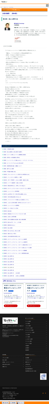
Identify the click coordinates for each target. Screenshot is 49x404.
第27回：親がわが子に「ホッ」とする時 (12, 222)
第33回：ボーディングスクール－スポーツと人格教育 (15, 239)
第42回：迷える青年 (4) (9, 264)
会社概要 (27, 357)
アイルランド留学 (29, 328)
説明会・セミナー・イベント (8, 362)
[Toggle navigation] (47, 5)
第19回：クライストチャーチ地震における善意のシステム (16, 199)
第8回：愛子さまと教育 (9, 168)
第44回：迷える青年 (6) (9, 270)
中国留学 (27, 345)
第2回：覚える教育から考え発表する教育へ (13, 151)
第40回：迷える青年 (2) (9, 258)
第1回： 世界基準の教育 (9, 149)
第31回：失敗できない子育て (10, 233)
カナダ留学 (27, 323)
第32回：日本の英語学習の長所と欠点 (12, 236)
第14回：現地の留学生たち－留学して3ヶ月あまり (14, 185)
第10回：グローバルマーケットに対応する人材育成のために (17, 174)
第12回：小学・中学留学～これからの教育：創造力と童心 (16, 180)
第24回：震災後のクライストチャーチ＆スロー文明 (15, 213)
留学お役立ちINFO (6, 364)
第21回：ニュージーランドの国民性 (11, 205)
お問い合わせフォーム (11, 305)
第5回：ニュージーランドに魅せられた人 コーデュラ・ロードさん (18, 160)
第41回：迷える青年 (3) (9, 261)
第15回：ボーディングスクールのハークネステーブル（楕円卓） (18, 188)
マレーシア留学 (28, 343)
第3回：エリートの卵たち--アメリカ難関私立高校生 (15, 154)
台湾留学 (27, 347)
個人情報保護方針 (29, 368)
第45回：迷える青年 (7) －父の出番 (12, 273)
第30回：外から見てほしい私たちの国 (12, 230)
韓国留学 (27, 350)
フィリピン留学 (28, 341)
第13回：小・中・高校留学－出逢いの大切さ (13, 182)
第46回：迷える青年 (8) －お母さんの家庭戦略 (14, 275)
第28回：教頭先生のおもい (9, 225)
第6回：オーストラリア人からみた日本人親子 (13, 163)
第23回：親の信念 (7, 211)
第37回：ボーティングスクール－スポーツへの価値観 (15, 250)
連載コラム (4, 366)
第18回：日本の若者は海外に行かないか (12, 196)
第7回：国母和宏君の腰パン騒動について (13, 165)
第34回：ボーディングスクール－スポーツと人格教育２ (16, 242)
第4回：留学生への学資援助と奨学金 (12, 157)
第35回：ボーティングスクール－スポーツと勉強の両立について (18, 244)
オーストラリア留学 (29, 330)
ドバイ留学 (27, 336)
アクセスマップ (28, 359)
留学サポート (28, 362)
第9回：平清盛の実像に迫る (10, 171)
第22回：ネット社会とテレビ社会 (11, 208)
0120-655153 (8, 293)
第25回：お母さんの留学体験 (10, 216)
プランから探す (5, 357)
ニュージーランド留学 (29, 332)
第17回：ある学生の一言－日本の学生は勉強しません (15, 194)
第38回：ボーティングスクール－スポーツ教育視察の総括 (16, 253)
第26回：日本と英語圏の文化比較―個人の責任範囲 (15, 219)
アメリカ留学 (28, 321)
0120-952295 (31, 293)
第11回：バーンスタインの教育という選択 (13, 177)
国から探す (4, 359)
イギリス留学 (28, 325)
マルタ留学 (27, 334)
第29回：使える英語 (8, 227)
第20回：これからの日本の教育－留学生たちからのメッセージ (17, 202)
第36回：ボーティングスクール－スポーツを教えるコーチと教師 (18, 247)
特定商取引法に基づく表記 (30, 371)
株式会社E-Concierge (19, 23)
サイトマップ (28, 366)
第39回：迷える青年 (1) (9, 256)
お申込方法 (27, 364)
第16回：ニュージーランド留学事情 (11, 191)
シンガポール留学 (29, 339)
